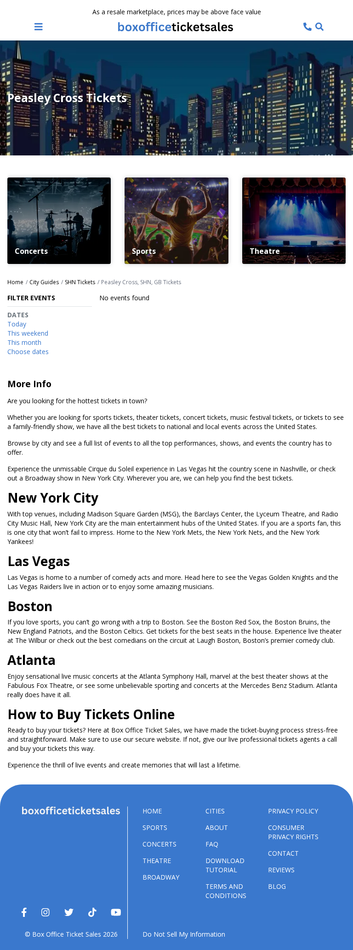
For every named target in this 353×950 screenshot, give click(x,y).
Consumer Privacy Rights (293, 832)
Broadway (160, 877)
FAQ (211, 844)
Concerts (159, 844)
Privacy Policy (293, 811)
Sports (154, 827)
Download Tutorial (225, 865)
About (216, 827)
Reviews (281, 869)
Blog (277, 886)
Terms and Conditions (225, 891)
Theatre (156, 860)
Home (152, 811)
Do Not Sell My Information (183, 934)
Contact (283, 853)
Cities (215, 811)
